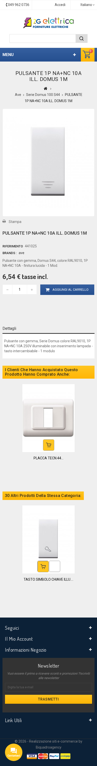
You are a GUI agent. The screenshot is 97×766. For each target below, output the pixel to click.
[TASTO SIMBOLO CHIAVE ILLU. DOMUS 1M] (48, 539)
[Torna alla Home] (46, 88)
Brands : (9, 253)
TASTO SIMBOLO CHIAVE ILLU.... (48, 579)
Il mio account (19, 638)
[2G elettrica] (48, 22)
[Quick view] (54, 566)
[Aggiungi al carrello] (48, 445)
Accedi (60, 5)
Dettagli (9, 328)
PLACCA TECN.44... (48, 458)
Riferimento (12, 246)
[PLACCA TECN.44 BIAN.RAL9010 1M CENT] (48, 418)
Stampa (15, 222)
